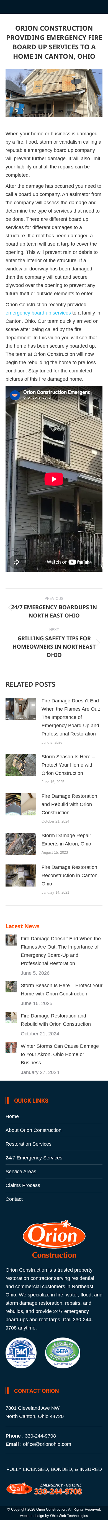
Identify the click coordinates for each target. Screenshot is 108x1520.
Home (12, 1116)
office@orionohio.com (47, 1444)
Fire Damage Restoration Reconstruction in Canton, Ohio (70, 875)
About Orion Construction (33, 1130)
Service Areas (21, 1171)
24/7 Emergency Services (34, 1158)
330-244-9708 (40, 1436)
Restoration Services (29, 1144)
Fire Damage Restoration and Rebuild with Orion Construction (69, 804)
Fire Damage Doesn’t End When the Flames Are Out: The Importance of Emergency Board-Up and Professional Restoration (71, 717)
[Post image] (21, 709)
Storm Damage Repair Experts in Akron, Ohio (66, 840)
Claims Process (23, 1185)
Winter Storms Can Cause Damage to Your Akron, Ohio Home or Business (60, 1054)
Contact (14, 1199)
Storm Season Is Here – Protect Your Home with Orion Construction (68, 765)
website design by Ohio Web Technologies (54, 1516)
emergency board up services (38, 313)
